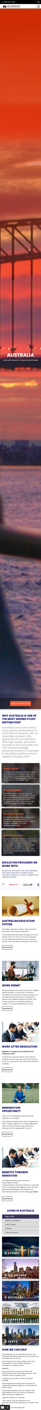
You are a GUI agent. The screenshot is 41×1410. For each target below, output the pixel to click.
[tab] (20, 1217)
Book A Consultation (20, 703)
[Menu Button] (38, 6)
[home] (16, 6)
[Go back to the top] (7, 1407)
